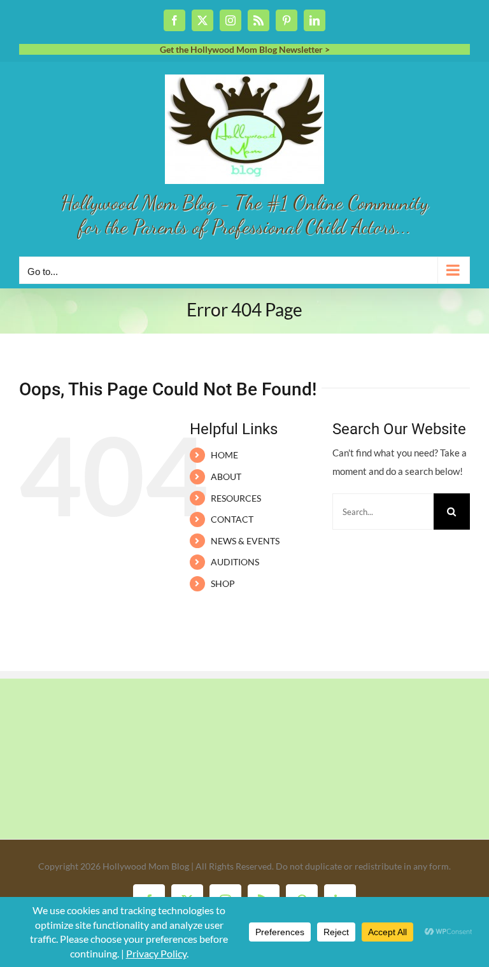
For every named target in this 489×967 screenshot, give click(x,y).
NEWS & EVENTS (245, 540)
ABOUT (226, 476)
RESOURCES (236, 498)
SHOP (223, 583)
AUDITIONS (235, 561)
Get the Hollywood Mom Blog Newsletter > (245, 49)
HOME (224, 454)
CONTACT (232, 519)
